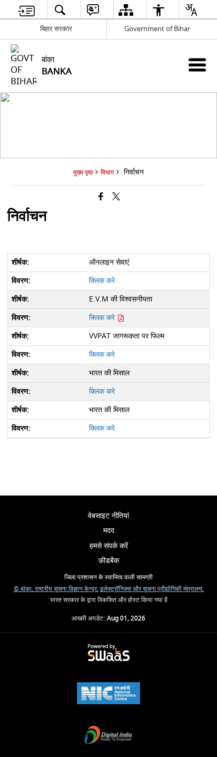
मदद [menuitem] (108, 530)
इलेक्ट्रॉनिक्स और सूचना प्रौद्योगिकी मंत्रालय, (152, 589)
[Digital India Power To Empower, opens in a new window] (108, 736)
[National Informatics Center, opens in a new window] (108, 694)
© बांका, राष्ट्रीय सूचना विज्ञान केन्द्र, (56, 589)
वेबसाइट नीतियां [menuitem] (108, 515)
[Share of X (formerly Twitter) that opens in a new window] (116, 197)
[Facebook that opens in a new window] (100, 197)
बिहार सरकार (56, 29)
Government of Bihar (157, 29)
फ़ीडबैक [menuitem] (108, 560)
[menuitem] (26, 10)
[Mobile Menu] (197, 64)
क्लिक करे (102, 280)
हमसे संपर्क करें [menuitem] (109, 545)
